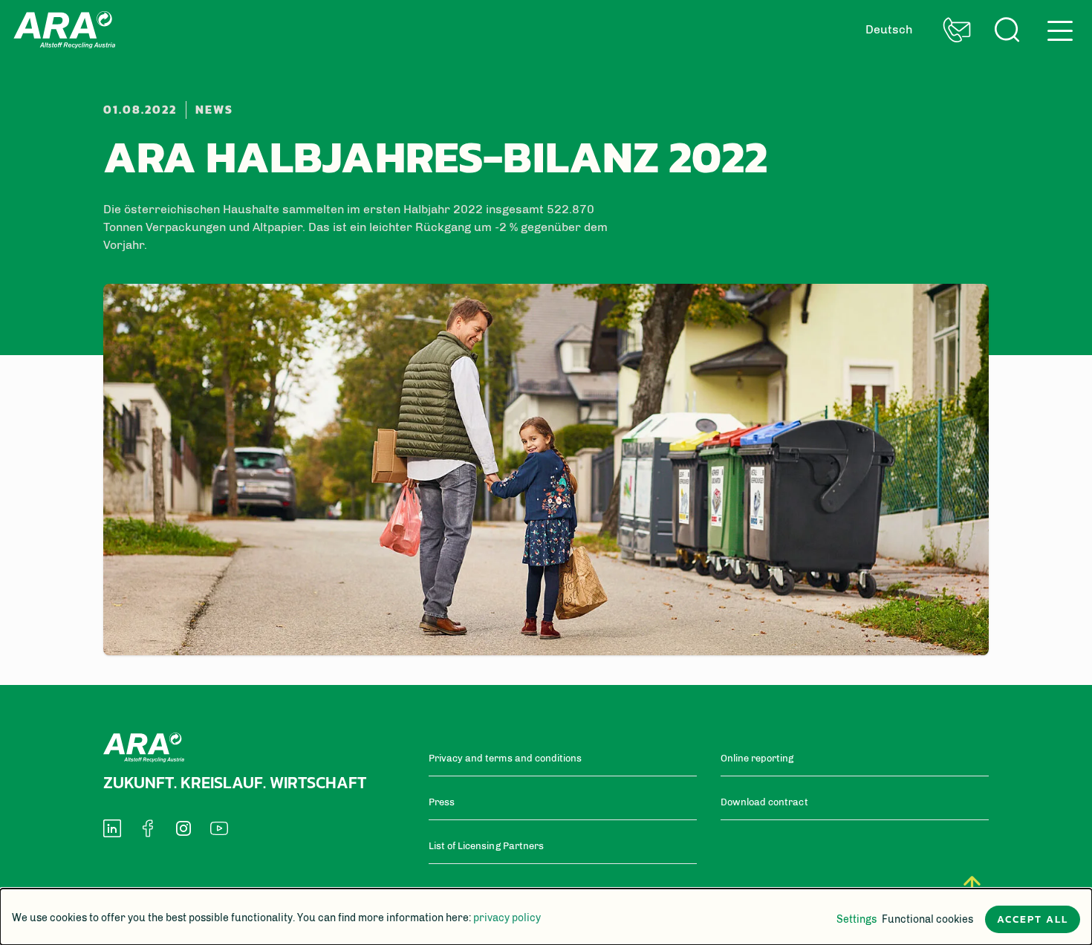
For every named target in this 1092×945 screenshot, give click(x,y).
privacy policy (507, 918)
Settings (856, 919)
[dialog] (546, 917)
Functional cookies (927, 919)
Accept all (1032, 919)
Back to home (64, 29)
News (214, 109)
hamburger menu (1055, 25)
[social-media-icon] (112, 828)
